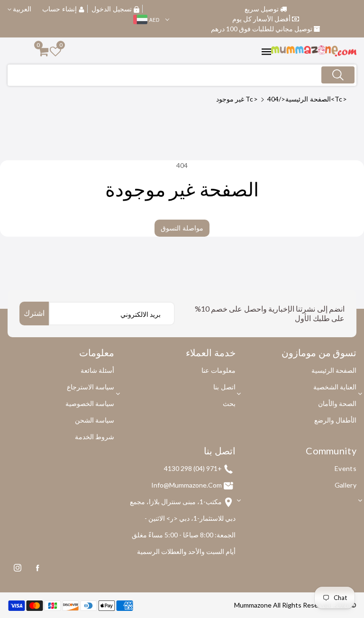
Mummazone (253, 605)
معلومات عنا (218, 370)
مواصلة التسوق (182, 228)
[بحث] (338, 74)
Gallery (345, 485)
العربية (21, 9)
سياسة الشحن (94, 420)
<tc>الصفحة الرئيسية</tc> (296, 99)
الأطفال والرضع (335, 420)
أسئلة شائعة (97, 370)
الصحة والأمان (337, 403)
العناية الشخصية (334, 387)
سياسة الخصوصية (89, 403)
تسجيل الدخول (111, 9)
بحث (229, 403)
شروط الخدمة (94, 437)
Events (345, 468)
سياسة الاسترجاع (90, 387)
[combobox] (182, 75)
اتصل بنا (224, 387)
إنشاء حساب (59, 9)
